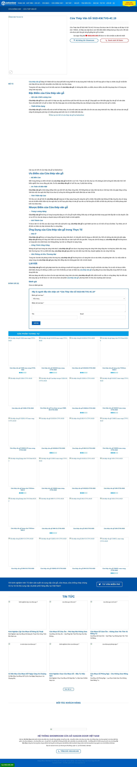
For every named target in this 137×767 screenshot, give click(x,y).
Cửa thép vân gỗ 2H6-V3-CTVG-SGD (22, 568)
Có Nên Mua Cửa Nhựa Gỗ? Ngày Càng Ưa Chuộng (27, 674)
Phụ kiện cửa (86, 3)
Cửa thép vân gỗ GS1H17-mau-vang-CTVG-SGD (114, 409)
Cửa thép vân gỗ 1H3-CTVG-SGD (114, 528)
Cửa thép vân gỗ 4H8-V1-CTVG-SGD (53, 528)
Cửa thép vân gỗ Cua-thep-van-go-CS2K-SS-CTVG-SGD (53, 409)
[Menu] (114, 3)
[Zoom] (11, 72)
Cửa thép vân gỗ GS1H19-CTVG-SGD (83, 368)
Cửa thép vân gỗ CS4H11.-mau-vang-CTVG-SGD (114, 569)
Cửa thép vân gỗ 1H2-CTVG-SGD (83, 528)
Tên (33, 314)
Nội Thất (68, 3)
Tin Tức (102, 3)
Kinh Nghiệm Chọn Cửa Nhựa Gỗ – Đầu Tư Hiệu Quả (67, 675)
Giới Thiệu (29, 3)
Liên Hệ (108, 3)
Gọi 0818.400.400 (7, 765)
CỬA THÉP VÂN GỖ (29, 9)
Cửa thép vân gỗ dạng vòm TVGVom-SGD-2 (22, 529)
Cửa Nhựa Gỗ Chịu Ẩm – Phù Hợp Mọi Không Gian (68, 632)
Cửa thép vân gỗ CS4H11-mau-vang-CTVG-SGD (114, 449)
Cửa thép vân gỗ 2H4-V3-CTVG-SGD (83, 568)
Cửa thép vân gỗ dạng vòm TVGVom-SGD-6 (114, 369)
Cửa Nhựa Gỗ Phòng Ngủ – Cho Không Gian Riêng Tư (109, 675)
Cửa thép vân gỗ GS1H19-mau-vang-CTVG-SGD (53, 369)
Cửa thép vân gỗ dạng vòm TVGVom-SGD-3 (22, 489)
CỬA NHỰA (45, 3)
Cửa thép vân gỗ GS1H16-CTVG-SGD (53, 448)
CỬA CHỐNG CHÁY (57, 3)
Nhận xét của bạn (38, 303)
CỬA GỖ (37, 3)
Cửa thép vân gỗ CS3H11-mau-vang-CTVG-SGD (53, 489)
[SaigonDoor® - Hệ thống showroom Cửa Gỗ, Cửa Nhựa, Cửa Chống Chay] (8, 3)
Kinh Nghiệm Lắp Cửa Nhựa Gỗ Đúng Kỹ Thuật (25, 632)
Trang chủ (21, 3)
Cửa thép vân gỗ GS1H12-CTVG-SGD (83, 488)
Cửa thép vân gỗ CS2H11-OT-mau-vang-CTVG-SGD (22, 449)
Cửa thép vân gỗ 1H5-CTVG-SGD (114, 488)
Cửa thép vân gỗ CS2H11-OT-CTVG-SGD (53, 568)
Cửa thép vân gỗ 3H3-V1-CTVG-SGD (83, 448)
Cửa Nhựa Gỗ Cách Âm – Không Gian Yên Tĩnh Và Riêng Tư (109, 633)
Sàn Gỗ (76, 3)
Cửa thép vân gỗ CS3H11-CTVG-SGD (83, 408)
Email (82, 314)
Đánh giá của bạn (38, 295)
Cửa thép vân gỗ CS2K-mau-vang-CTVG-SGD (23, 369)
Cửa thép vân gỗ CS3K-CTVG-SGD (23, 408)
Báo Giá (96, 3)
